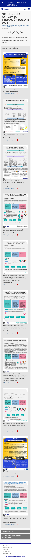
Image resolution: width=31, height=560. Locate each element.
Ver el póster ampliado (9, 93)
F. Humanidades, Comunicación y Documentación (12, 536)
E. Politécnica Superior (8, 531)
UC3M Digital (5, 25)
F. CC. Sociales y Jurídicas (10, 48)
